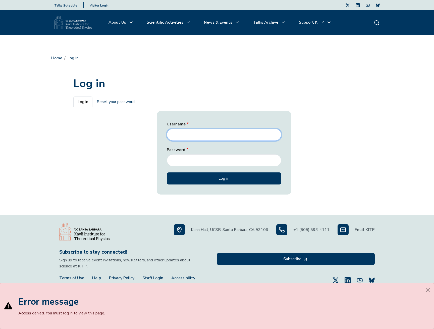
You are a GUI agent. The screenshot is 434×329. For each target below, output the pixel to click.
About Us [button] (117, 22)
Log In (73, 58)
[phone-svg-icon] (281, 229)
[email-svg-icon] (343, 229)
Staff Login (152, 278)
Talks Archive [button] (266, 22)
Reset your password (116, 102)
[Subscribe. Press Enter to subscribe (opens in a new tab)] (378, 5)
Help (96, 278)
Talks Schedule (65, 5)
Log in (83, 102)
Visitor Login (99, 5)
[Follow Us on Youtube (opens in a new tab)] (368, 5)
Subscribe (292, 259)
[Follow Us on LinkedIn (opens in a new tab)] (358, 5)
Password (176, 150)
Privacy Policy (121, 278)
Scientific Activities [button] (165, 22)
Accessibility (183, 278)
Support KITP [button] (312, 22)
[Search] (377, 22)
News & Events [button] (218, 22)
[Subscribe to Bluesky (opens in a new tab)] (372, 278)
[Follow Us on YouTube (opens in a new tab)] (360, 278)
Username (176, 124)
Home (56, 58)
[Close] (428, 290)
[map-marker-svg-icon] (179, 229)
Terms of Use (71, 278)
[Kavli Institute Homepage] (73, 23)
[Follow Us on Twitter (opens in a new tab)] (348, 5)
